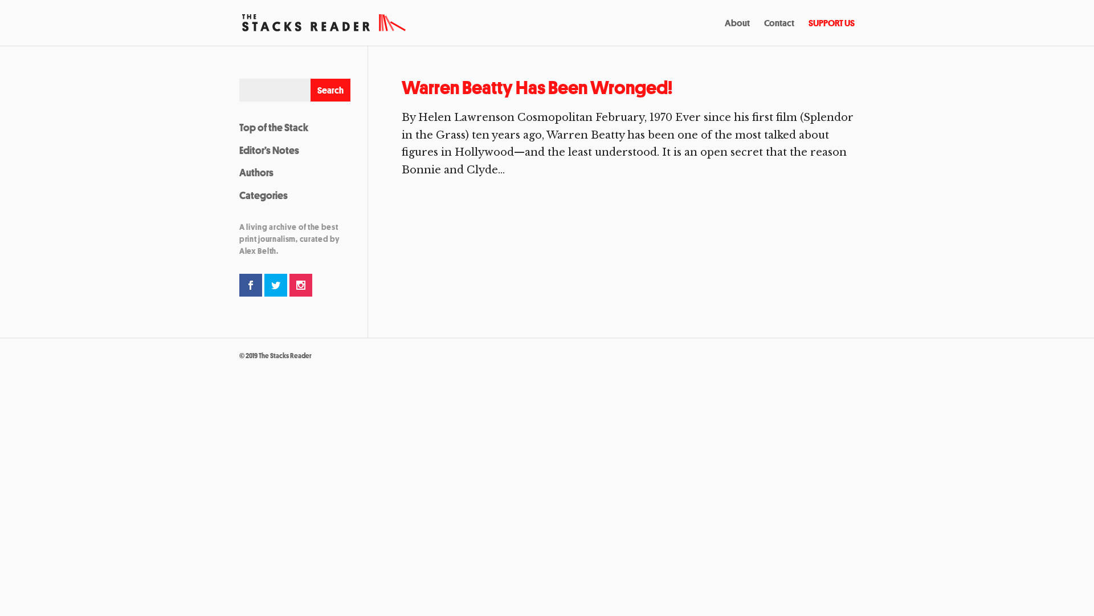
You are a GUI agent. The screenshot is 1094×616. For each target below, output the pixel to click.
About (737, 24)
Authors (256, 172)
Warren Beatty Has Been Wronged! (537, 87)
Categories (263, 195)
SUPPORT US (832, 24)
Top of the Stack (273, 127)
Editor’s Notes (269, 150)
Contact (779, 24)
